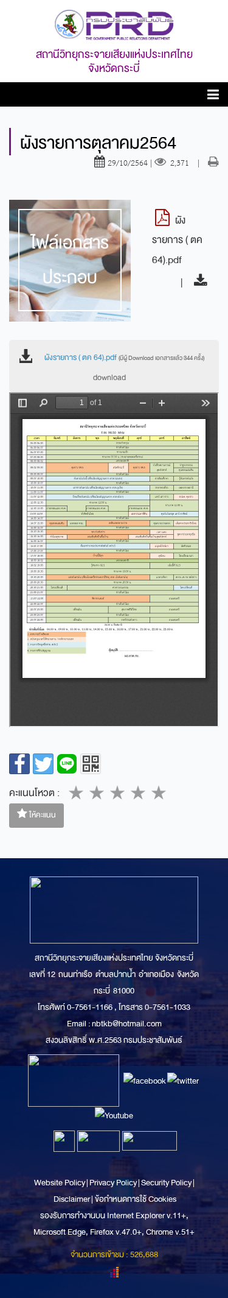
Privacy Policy (113, 1183)
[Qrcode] (90, 763)
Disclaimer (72, 1199)
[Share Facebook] (19, 763)
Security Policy (166, 1183)
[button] (213, 96)
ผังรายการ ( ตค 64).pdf (124, 357)
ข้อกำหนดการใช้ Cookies (135, 1199)
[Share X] (43, 763)
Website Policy (60, 1183)
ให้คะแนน (41, 815)
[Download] (197, 282)
